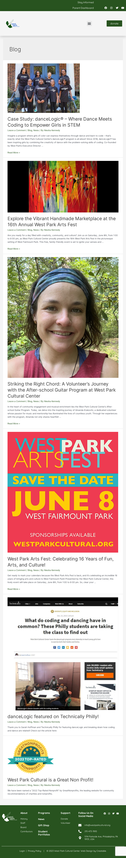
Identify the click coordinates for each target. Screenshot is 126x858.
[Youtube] (122, 7)
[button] (89, 23)
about (24, 812)
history (24, 818)
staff (22, 823)
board (23, 827)
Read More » (14, 152)
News (36, 130)
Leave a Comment (17, 130)
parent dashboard (83, 7)
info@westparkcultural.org (97, 825)
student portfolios (44, 833)
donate (64, 818)
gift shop (43, 825)
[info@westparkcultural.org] (79, 825)
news (41, 819)
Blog (30, 130)
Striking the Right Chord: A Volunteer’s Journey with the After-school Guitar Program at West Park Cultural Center (62, 390)
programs (44, 812)
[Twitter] (117, 7)
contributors (26, 831)
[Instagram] (111, 7)
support (65, 812)
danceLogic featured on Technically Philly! (53, 716)
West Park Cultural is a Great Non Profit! (50, 779)
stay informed (86, 2)
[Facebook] (105, 7)
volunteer (65, 823)
